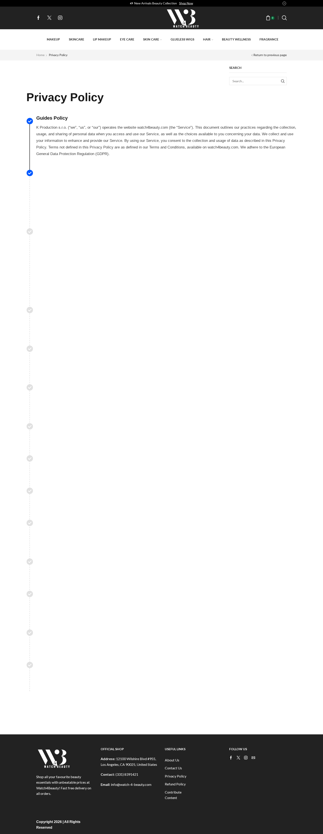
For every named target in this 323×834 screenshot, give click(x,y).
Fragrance (268, 39)
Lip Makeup (102, 39)
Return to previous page (270, 55)
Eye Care (127, 39)
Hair (206, 39)
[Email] (253, 757)
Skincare (76, 39)
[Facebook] (38, 18)
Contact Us (173, 768)
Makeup (53, 39)
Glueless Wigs (182, 39)
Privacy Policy (175, 776)
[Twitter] (49, 18)
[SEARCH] (283, 81)
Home (40, 55)
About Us (172, 760)
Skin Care (151, 39)
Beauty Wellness (236, 39)
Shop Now (186, 3)
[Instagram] (60, 18)
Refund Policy (175, 784)
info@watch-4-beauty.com (131, 784)
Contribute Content (173, 795)
